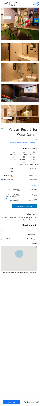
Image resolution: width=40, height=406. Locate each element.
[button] (19, 253)
